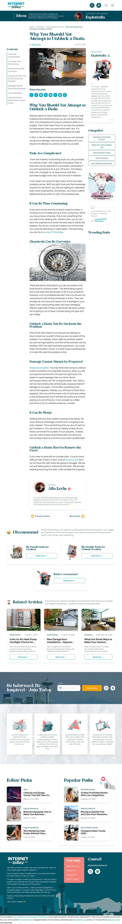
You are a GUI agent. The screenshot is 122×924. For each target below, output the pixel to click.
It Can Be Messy (15, 93)
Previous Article (42, 516)
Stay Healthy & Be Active (101, 163)
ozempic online (113, 919)
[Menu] (112, 5)
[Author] (69, 488)
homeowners (71, 459)
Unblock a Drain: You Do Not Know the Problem (17, 78)
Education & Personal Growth (102, 138)
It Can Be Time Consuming (14, 62)
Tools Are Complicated (14, 55)
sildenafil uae (80, 919)
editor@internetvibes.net (97, 865)
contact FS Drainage (53, 232)
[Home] (16, 5)
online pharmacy (25, 919)
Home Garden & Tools (102, 153)
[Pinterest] (98, 5)
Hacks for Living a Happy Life (102, 146)
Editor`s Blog (72, 879)
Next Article (75, 516)
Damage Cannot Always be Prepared (16, 87)
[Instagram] (92, 5)
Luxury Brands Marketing (101, 220)
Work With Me (72, 866)
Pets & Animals (102, 158)
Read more (40, 556)
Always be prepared (39, 367)
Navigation (71, 874)
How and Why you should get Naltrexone (30, 917)
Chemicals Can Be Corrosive (16, 69)
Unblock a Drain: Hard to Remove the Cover (17, 100)
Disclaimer (71, 870)
